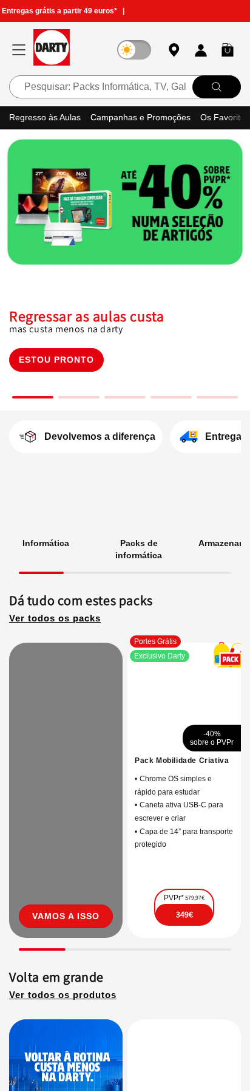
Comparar (196, 942)
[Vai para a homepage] (51, 49)
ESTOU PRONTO (56, 358)
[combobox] (125, 86)
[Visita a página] (66, 798)
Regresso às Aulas (46, 117)
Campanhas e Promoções (146, 117)
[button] (227, 49)
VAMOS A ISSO (66, 931)
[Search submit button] (216, 86)
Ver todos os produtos (67, 1010)
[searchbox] (125, 86)
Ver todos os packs (58, 617)
